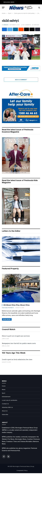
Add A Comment (21, 79)
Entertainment (6, 396)
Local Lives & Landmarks (9, 400)
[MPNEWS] (21, 7)
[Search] (39, 7)
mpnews (6, 24)
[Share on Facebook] (4, 29)
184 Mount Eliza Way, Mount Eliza (16, 305)
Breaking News (9, 2)
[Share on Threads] (26, 29)
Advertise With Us (7, 407)
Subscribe (5, 414)
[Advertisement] (21, 497)
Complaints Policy (22, 470)
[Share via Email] (31, 29)
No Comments (27, 24)
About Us (5, 411)
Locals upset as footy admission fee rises (17, 359)
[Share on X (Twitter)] (9, 29)
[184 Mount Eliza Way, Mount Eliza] (21, 288)
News (3, 389)
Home (3, 386)
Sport (3, 393)
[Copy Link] (37, 29)
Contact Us (5, 403)
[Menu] (3, 7)
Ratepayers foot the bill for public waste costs (19, 343)
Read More (6, 319)
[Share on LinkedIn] (15, 29)
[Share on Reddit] (20, 29)
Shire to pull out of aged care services (16, 336)
